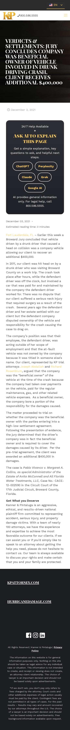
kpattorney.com (23, 582)
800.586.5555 (29, 15)
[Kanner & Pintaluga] (9, 15)
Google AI (35, 188)
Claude (27, 177)
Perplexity (46, 166)
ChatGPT (22, 166)
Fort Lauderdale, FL (20, 235)
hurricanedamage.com (29, 601)
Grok (44, 177)
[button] (65, 15)
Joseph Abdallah (32, 366)
